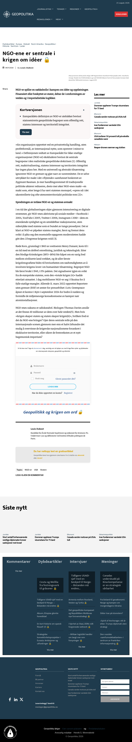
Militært (97, 145)
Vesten (43, 469)
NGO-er (28, 469)
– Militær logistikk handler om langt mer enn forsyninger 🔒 (80, 637)
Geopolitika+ (50, 44)
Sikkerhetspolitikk (101, 122)
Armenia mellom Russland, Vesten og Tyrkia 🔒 (81, 601)
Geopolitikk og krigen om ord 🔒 (53, 412)
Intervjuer (78, 562)
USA (36, 469)
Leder (22, 46)
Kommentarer (18, 562)
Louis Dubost (27, 68)
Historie (6, 46)
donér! (39, 458)
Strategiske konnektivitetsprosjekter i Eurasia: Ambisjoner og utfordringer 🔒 (49, 639)
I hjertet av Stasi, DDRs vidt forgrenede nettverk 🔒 (81, 625)
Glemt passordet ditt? (66, 379)
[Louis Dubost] (22, 434)
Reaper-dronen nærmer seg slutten (109, 148)
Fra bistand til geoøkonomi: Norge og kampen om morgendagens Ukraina (112, 603)
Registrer (68, 393)
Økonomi (97, 114)
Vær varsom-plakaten (72, 729)
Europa (19, 44)
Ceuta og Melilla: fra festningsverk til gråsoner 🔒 (49, 585)
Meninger (109, 562)
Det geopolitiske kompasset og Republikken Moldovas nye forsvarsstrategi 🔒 (81, 613)
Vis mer (25, 132)
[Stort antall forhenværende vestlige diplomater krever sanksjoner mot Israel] (18, 522)
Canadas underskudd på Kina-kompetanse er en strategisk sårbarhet (112, 582)
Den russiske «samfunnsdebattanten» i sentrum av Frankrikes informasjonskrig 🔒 (111, 639)
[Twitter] (5, 101)
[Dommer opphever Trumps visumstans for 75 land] (50, 522)
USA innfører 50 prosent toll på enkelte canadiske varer (111, 137)
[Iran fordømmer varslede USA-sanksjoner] (114, 522)
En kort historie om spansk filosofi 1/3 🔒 (49, 625)
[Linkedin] (5, 113)
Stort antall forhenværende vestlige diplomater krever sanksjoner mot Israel (15, 540)
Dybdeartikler (9, 44)
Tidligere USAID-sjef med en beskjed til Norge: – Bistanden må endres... (81, 582)
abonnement (37, 348)
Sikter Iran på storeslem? (111, 613)
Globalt (26, 44)
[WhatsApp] (5, 107)
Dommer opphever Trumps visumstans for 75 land (111, 107)
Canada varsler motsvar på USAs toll (110, 117)
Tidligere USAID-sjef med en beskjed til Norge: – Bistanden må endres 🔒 (50, 603)
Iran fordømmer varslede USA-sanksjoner (107, 126)
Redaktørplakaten (97, 729)
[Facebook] (5, 95)
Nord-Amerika (37, 44)
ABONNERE (115, 699)
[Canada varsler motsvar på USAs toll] (82, 522)
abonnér (81, 455)
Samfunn (14, 46)
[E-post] (5, 119)
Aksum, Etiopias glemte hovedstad (47, 615)
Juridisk (97, 103)
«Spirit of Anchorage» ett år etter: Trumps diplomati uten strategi (113, 624)
